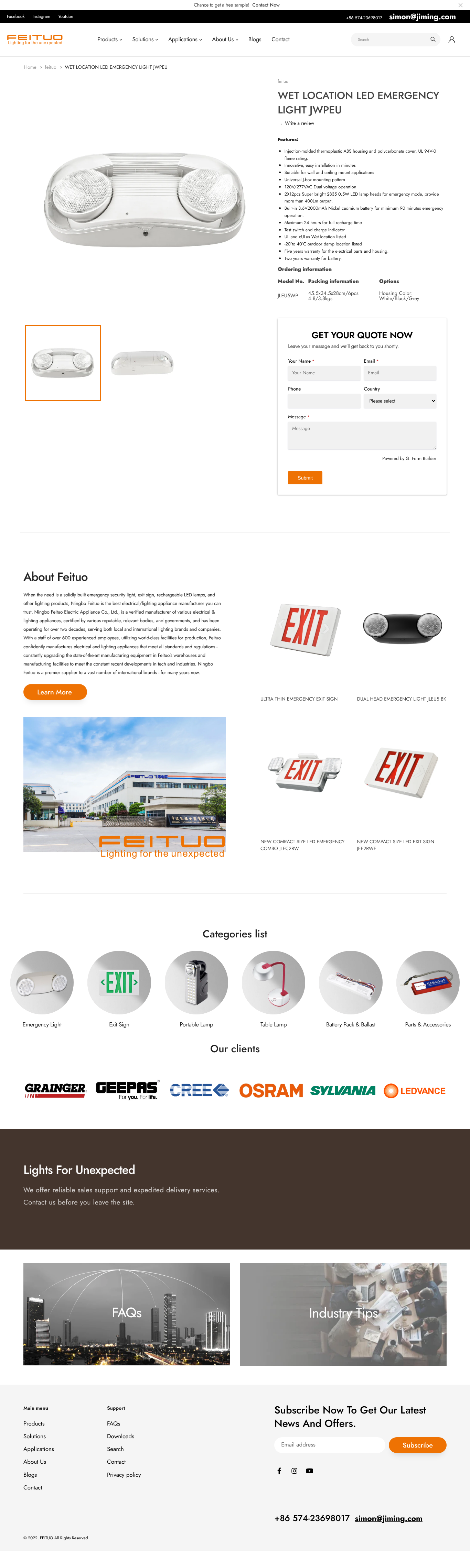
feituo (51, 67)
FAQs (113, 1424)
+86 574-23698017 (364, 17)
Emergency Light (41, 1025)
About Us (223, 39)
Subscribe (418, 1445)
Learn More (54, 692)
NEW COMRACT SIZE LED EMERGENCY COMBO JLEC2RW (302, 845)
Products (107, 39)
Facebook (15, 16)
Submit (305, 478)
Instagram (42, 16)
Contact (280, 39)
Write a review (299, 123)
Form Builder (424, 458)
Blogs (254, 39)
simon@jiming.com (422, 16)
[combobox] (395, 39)
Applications (182, 39)
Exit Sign (119, 1025)
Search (115, 1449)
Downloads (120, 1436)
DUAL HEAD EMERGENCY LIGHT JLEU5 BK (401, 699)
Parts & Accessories (428, 1025)
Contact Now (265, 5)
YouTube (65, 16)
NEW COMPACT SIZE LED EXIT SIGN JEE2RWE (395, 845)
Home (31, 67)
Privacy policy (124, 1475)
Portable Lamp (196, 1025)
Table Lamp (273, 1025)
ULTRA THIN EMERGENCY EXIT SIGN (299, 699)
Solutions (142, 39)
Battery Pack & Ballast (350, 1025)
